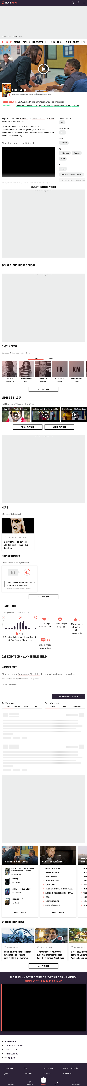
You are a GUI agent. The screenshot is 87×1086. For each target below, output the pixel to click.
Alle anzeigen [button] (43, 389)
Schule (63, 169)
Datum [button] (53, 706)
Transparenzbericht (70, 1068)
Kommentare (37, 42)
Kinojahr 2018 (17, 899)
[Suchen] (73, 3)
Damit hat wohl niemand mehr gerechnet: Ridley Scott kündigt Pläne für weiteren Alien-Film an (17, 954)
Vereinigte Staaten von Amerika (71, 175)
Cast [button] (36, 358)
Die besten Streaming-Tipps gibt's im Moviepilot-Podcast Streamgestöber (47, 105)
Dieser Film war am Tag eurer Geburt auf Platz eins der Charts (22, 870)
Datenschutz (48, 1068)
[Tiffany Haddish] (26, 369)
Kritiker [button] (26, 706)
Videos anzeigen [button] (27, 427)
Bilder (76, 42)
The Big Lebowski (51, 876)
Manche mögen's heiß (52, 905)
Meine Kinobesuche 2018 (21, 889)
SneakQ (15, 878)
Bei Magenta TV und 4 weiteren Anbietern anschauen (41, 102)
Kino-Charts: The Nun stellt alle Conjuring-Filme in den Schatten (16, 544)
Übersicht (7, 42)
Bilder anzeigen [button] (59, 427)
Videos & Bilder (11, 397)
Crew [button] (51, 358)
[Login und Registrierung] (78, 3)
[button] (11, 1083)
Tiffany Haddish (17, 121)
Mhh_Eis (17, 903)
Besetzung (50, 42)
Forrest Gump (50, 885)
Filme (9, 36)
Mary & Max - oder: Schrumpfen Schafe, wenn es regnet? (59, 893)
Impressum (9, 1068)
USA (62, 122)
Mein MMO (67, 1074)
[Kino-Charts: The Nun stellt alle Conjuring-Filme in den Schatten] (18, 525)
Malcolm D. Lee (38, 118)
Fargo (48, 897)
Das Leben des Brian (52, 901)
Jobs (6, 1074)
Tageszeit (77, 153)
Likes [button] (64, 706)
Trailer (26, 42)
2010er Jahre (65, 153)
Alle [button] (8, 706)
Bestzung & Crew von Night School (16, 353)
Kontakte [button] (17, 706)
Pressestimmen (64, 42)
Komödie (64, 143)
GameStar (27, 1074)
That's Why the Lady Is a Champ (43, 981)
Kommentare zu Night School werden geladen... (21, 679)
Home (4, 36)
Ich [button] (36, 706)
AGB (25, 1068)
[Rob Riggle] (43, 369)
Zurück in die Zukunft (53, 880)
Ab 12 (62, 132)
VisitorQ (17, 882)
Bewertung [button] (77, 706)
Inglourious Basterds (52, 868)
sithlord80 (18, 893)
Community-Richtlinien (29, 674)
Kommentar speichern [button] (68, 696)
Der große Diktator (52, 872)
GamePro (47, 1074)
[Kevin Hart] (9, 369)
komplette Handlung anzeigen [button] (43, 187)
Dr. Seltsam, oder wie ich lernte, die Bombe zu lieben (59, 889)
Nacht (63, 159)
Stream (17, 42)
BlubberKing (17, 874)
